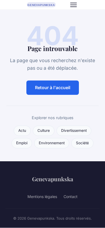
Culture (43, 130)
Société (82, 143)
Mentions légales (42, 196)
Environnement (52, 143)
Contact (71, 196)
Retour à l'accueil (52, 87)
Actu (22, 130)
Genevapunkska (52, 179)
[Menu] (73, 5)
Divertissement (74, 130)
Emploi (21, 143)
